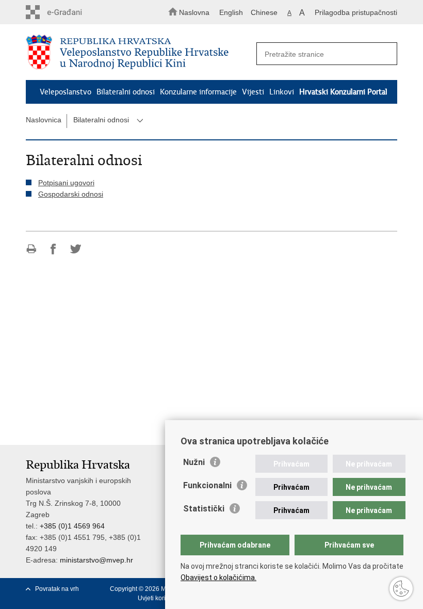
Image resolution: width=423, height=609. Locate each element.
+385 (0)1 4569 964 (72, 526)
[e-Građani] (70, 12)
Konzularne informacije (198, 92)
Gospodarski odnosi (70, 194)
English (231, 12)
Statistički (203, 509)
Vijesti (253, 92)
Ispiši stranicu (31, 249)
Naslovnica (43, 120)
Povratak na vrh (57, 588)
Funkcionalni (207, 485)
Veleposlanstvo (65, 92)
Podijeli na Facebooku (53, 249)
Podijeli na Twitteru (75, 249)
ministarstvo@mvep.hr (96, 560)
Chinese (264, 12)
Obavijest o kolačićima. (218, 577)
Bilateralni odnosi (125, 92)
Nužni (194, 462)
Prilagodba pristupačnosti (356, 12)
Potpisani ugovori (66, 183)
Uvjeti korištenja (160, 598)
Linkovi (281, 92)
